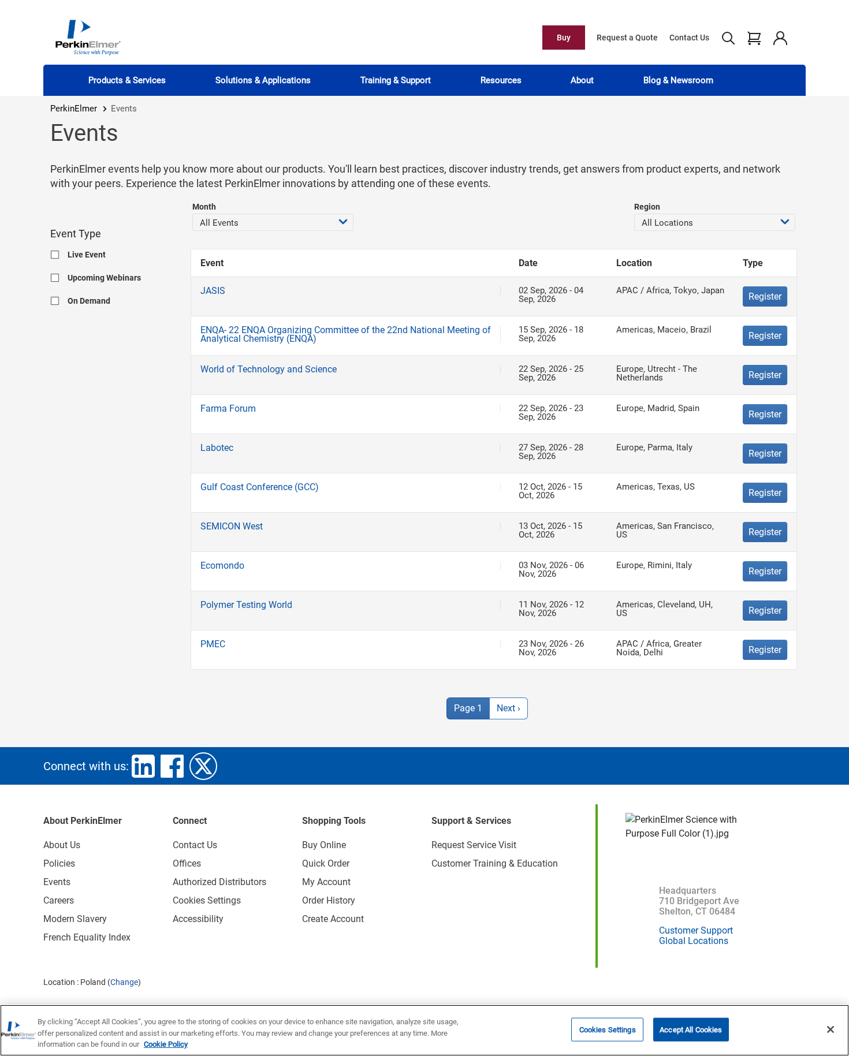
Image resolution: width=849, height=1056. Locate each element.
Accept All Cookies (691, 1029)
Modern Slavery (75, 918)
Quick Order (325, 863)
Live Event (87, 254)
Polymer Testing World (246, 604)
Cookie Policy (166, 1044)
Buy (564, 37)
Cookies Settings (607, 1029)
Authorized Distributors (219, 881)
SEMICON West (231, 526)
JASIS (212, 290)
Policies (59, 863)
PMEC (212, 644)
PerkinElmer (73, 108)
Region (647, 206)
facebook (172, 766)
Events (56, 881)
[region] (424, 1030)
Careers (58, 900)
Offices (187, 863)
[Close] (830, 1029)
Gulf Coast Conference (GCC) (259, 487)
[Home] (87, 37)
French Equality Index (87, 937)
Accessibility (198, 918)
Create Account (333, 918)
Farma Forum (228, 408)
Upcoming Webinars (104, 277)
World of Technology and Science (268, 369)
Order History (328, 900)
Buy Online (324, 844)
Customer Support (696, 930)
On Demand (89, 300)
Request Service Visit (473, 844)
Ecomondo (222, 565)
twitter (203, 766)
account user (780, 37)
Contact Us (689, 37)
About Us (61, 844)
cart (754, 37)
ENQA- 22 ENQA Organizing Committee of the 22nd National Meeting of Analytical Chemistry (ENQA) (345, 334)
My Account (326, 881)
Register (765, 296)
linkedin (143, 766)
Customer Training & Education (494, 863)
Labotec (216, 447)
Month (204, 206)
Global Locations (693, 940)
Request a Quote (627, 37)
